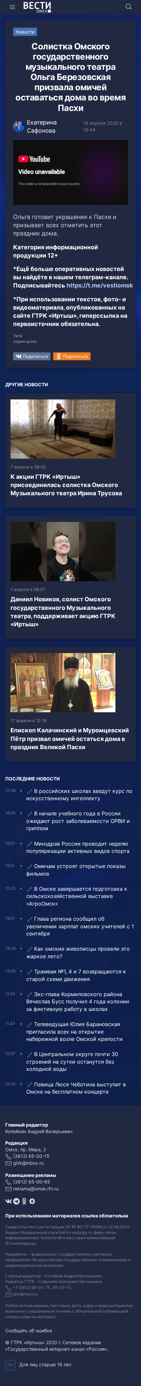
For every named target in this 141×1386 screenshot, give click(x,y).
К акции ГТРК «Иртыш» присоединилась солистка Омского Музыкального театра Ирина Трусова (66, 485)
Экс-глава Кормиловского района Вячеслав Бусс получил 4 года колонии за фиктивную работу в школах (77, 1001)
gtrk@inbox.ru (28, 1163)
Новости (25, 32)
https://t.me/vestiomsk (100, 285)
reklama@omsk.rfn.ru (36, 1188)
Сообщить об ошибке (28, 1330)
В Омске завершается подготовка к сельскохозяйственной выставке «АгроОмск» (76, 896)
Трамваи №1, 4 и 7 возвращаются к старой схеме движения (76, 975)
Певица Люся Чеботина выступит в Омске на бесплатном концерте (76, 1088)
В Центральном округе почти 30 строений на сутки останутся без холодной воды (72, 1061)
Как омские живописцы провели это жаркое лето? (78, 952)
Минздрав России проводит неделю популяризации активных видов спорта (78, 847)
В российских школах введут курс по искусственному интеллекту (79, 795)
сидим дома (25, 341)
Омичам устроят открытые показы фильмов (76, 870)
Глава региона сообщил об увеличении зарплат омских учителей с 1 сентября (80, 926)
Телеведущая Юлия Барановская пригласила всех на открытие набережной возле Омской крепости (74, 1031)
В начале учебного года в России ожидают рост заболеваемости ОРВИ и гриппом (78, 820)
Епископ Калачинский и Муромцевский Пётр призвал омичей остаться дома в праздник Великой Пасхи (69, 738)
